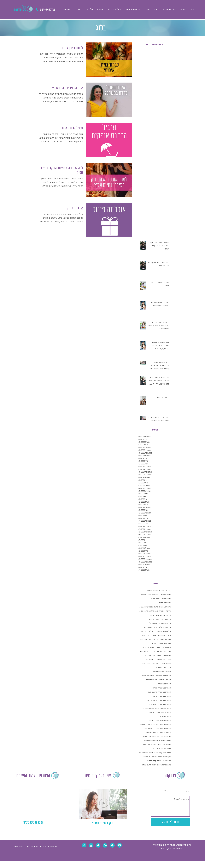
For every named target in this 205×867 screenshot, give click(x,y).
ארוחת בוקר (166, 655)
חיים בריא (156, 749)
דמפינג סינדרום (165, 732)
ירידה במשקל (157, 757)
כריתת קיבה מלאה (164, 765)
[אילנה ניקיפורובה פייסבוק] (84, 845)
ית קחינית (147, 757)
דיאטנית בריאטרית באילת (162, 688)
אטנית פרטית (155, 599)
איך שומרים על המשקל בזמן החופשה (157, 627)
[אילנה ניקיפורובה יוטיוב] (119, 845)
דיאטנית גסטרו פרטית (151, 708)
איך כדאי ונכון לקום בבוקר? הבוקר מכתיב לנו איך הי (154, 611)
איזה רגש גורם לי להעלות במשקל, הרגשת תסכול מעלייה (154, 607)
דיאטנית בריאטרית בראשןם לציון (159, 692)
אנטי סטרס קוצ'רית (164, 651)
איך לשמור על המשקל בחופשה (159, 619)
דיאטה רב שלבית (148, 676)
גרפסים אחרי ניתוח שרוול (162, 672)
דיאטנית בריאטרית (164, 684)
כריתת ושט (167, 761)
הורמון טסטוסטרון (152, 732)
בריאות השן (156, 664)
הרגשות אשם (166, 740)
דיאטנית (161, 680)
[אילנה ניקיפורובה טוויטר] (98, 845)
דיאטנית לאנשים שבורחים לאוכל (159, 712)
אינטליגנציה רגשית (164, 635)
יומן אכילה (167, 757)
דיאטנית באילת (151, 680)
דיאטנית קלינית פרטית (163, 728)
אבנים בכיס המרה (153, 591)
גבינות (148, 664)
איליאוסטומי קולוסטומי (163, 631)
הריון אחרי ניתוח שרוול (152, 740)
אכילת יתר (143, 639)
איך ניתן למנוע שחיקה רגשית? (160, 623)
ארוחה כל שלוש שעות (147, 651)
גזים (143, 664)
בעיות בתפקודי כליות (163, 659)
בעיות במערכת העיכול (153, 655)
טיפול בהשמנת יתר (146, 753)
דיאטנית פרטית (165, 716)
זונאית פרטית (166, 749)
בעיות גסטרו (150, 659)
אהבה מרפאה (166, 595)
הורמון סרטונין (166, 736)
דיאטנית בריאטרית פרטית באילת (159, 700)
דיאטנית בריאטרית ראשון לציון (160, 704)
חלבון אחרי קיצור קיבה (162, 753)
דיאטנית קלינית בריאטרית (149, 724)
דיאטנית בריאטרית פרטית (162, 696)
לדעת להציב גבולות (149, 765)
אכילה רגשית (153, 639)
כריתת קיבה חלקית (154, 761)
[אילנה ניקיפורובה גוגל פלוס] (105, 845)
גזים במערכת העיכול (163, 668)
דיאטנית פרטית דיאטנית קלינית (160, 720)
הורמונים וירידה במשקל (151, 736)
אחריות (143, 595)
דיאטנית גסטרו (166, 708)
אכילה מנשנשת (165, 639)
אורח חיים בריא (153, 595)
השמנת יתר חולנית (149, 745)
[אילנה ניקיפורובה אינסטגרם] (91, 845)
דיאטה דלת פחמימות (163, 676)
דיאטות (168, 680)
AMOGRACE (166, 591)
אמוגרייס (146, 647)
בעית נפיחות (166, 664)
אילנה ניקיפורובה (147, 631)
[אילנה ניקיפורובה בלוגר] (112, 845)
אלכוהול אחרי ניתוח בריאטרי (160, 647)
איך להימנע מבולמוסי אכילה (160, 615)
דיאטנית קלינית (165, 724)
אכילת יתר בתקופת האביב (161, 643)
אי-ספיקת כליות (165, 603)
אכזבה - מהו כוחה (149, 635)
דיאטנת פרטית (148, 728)
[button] (133, 9)
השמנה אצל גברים (164, 745)
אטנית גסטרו (166, 599)
